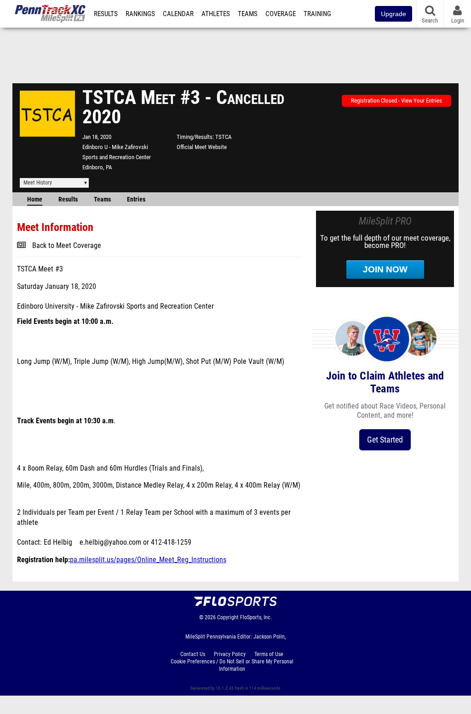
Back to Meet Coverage (66, 246)
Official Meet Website (202, 147)
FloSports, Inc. (256, 617)
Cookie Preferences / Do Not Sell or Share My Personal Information (232, 665)
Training (317, 14)
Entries (136, 199)
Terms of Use (268, 654)
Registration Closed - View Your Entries (396, 100)
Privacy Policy (230, 654)
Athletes (215, 14)
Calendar (178, 14)
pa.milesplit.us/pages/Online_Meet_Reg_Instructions (148, 560)
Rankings (140, 14)
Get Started (385, 439)
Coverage (280, 14)
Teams (248, 14)
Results (106, 14)
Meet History (37, 182)
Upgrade (393, 13)
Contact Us (192, 654)
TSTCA (223, 136)
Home (34, 199)
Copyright (228, 617)
